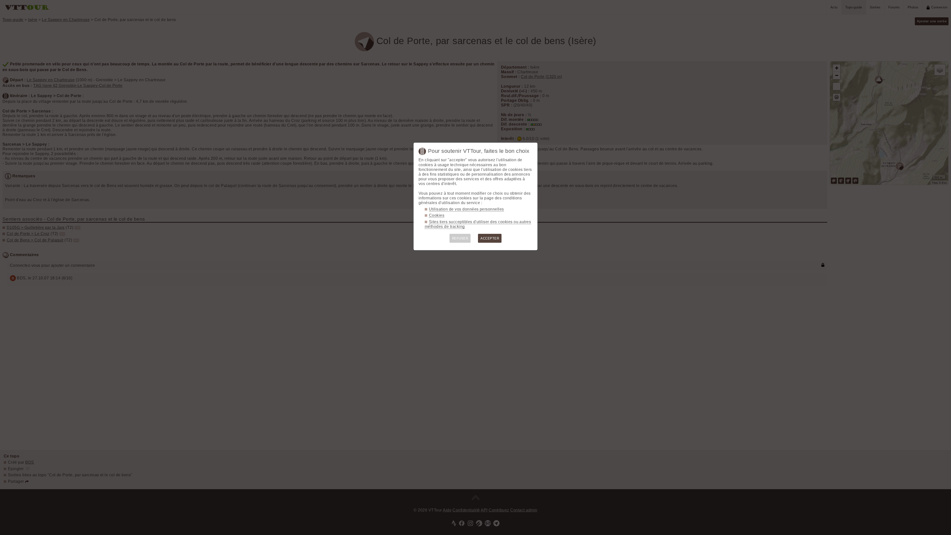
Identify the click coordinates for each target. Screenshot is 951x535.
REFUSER (460, 238)
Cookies (436, 215)
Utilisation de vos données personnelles (466, 209)
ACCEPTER (489, 238)
